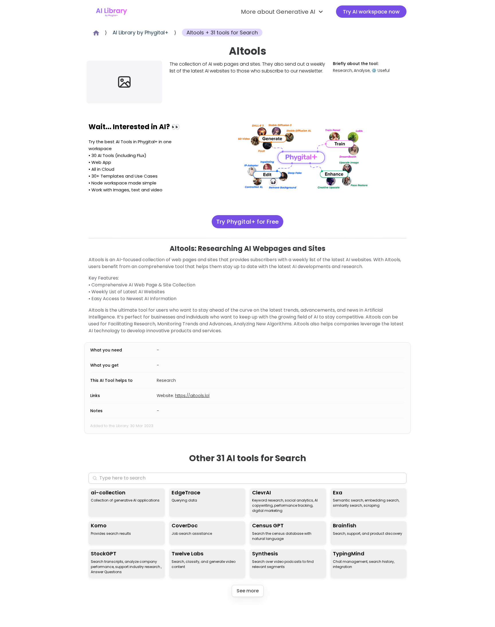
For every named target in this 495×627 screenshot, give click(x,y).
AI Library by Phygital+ (140, 32)
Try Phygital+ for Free (247, 222)
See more (248, 590)
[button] (283, 11)
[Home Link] (111, 12)
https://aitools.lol (192, 395)
